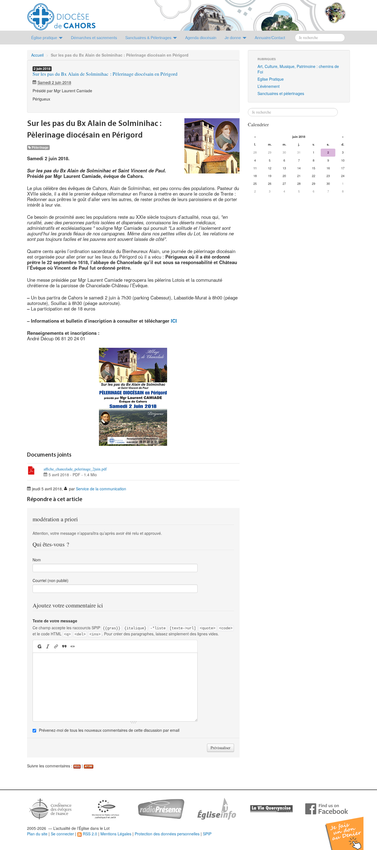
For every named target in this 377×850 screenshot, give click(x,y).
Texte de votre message (55, 620)
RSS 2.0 (89, 833)
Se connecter (62, 833)
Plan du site (37, 833)
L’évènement (268, 86)
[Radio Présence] (161, 808)
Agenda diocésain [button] (200, 37)
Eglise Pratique (270, 79)
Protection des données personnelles (167, 833)
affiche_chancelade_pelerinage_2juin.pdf (75, 469)
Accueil (37, 55)
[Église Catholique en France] (50, 808)
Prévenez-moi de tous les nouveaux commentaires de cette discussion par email (109, 730)
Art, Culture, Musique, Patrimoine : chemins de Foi (298, 69)
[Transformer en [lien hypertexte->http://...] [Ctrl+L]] (56, 646)
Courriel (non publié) (50, 580)
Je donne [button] (233, 37)
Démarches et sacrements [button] (94, 37)
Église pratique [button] (44, 37)
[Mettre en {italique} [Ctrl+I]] (48, 646)
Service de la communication (101, 488)
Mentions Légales (115, 833)
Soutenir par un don (349, 829)
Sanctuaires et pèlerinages (280, 93)
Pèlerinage (40, 147)
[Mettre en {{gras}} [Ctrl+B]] (39, 646)
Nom (37, 559)
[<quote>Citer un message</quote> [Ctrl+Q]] (64, 646)
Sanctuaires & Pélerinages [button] (148, 37)
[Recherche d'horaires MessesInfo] (216, 808)
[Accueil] (61, 14)
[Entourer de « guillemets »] (72, 646)
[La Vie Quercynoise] (271, 808)
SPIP (207, 833)
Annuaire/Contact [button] (270, 37)
